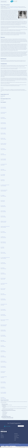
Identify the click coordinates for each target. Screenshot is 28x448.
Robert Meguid (2, 340)
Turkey (3, 284)
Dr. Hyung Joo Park (3, 205)
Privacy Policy (2, 436)
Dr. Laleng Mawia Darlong (4, 376)
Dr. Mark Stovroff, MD (3, 122)
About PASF (2, 435)
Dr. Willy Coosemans (3, 371)
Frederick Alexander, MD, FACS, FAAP (5, 226)
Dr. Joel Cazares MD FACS (4, 164)
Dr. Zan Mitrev (2, 345)
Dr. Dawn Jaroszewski (3, 107)
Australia (4, 175)
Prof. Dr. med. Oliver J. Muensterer (5, 319)
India (3, 377)
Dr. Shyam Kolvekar (3, 361)
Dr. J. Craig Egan (2, 195)
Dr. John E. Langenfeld (3, 392)
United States (4, 118)
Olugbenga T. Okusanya (3, 221)
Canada (4, 180)
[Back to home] (14, 1)
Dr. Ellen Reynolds (3, 314)
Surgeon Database (16, 437)
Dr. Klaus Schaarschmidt (3, 112)
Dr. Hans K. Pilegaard (3, 278)
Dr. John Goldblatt (3, 174)
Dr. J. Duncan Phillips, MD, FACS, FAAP (5, 257)
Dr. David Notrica (3, 117)
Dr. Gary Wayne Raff (3, 366)
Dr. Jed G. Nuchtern (3, 309)
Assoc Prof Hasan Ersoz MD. (4, 283)
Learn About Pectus (16, 435)
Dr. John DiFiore (2, 397)
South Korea (4, 206)
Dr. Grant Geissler (3, 148)
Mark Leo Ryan (2, 293)
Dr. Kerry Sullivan (3, 231)
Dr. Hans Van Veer (3, 200)
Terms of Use (2, 437)
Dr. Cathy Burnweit (3, 262)
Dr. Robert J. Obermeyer (3, 143)
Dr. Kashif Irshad (2, 179)
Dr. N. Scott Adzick (3, 335)
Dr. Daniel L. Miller (3, 138)
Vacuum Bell (2, 100)
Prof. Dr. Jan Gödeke (3, 288)
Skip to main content (3, 1)
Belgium (4, 201)
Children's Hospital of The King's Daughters (13, 7)
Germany (4, 113)
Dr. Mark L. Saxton (3, 252)
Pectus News (15, 436)
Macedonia (4, 346)
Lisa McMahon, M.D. (3, 236)
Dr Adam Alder (2, 169)
